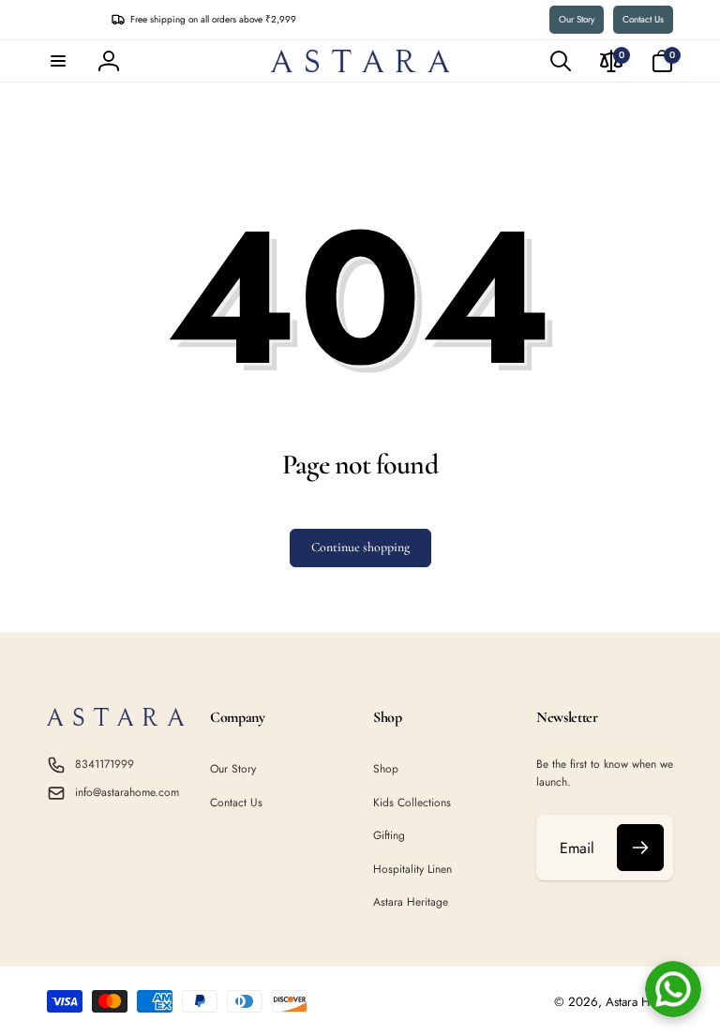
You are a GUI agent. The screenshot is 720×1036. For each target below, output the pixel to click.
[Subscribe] (640, 847)
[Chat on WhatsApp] (673, 989)
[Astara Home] (115, 720)
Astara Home (639, 1002)
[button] (58, 61)
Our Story (576, 19)
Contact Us (643, 19)
